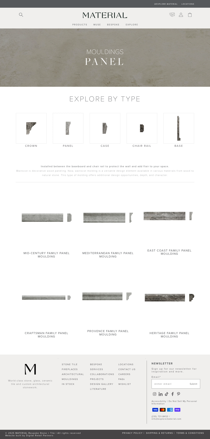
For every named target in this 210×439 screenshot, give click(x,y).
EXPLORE (132, 24)
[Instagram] (155, 394)
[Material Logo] (105, 15)
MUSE (97, 24)
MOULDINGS (70, 379)
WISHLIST (124, 384)
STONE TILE (70, 364)
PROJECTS (97, 379)
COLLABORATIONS (102, 374)
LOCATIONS (188, 4)
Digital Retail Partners (39, 435)
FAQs (121, 379)
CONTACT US (127, 369)
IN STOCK (68, 384)
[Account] (180, 15)
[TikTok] (166, 394)
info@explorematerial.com (166, 419)
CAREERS (124, 374)
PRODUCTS (79, 24)
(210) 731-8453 (160, 416)
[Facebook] (172, 394)
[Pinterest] (178, 394)
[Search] (21, 15)
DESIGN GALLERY (101, 384)
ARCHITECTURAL (73, 374)
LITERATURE (98, 389)
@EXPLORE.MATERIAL (166, 4)
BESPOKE (113, 24)
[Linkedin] (160, 394)
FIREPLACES (70, 369)
